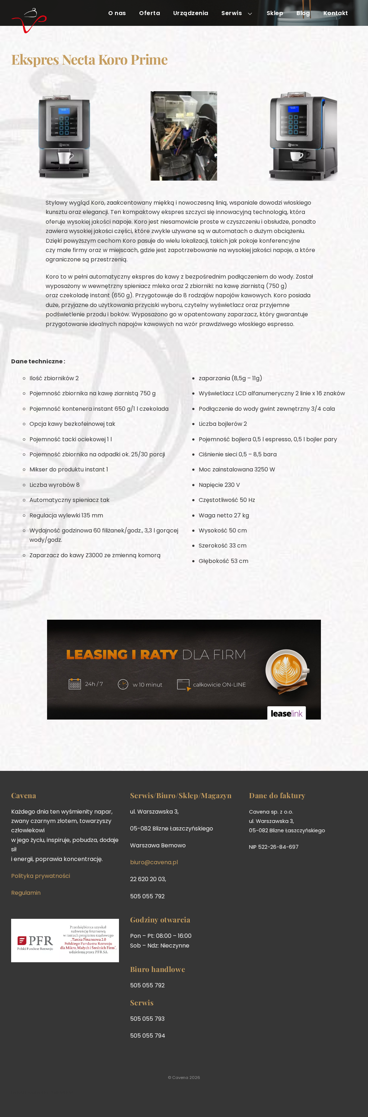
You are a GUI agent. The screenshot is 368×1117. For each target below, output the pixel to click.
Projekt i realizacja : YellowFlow (42, 1092)
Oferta (149, 13)
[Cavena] (29, 29)
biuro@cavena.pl (154, 862)
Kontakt (335, 13)
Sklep (275, 13)
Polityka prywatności (40, 876)
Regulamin (26, 893)
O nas (117, 13)
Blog (303, 13)
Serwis (231, 13)
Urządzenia (190, 13)
